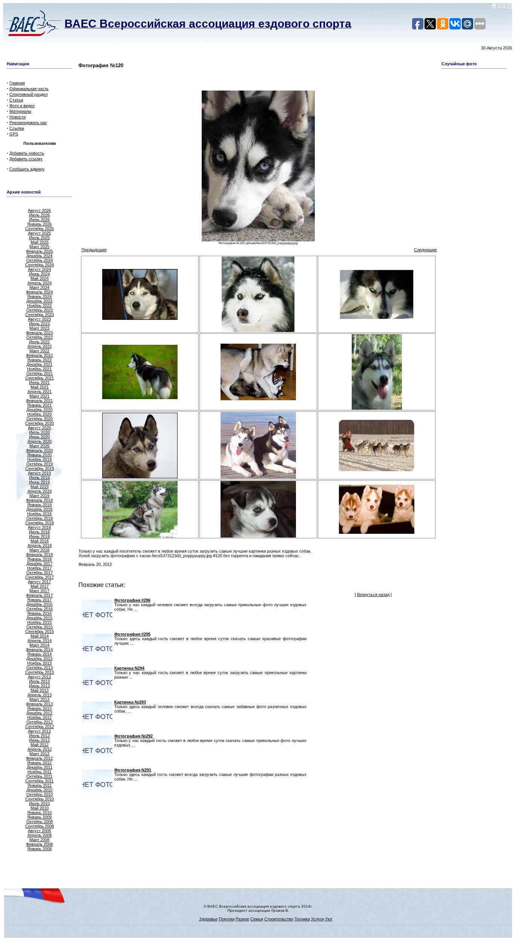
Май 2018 (40, 541)
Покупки (227, 919)
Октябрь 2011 (39, 776)
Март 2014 (39, 645)
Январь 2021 (39, 405)
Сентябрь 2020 (39, 423)
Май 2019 (40, 486)
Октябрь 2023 (39, 310)
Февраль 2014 (39, 649)
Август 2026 (39, 210)
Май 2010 (40, 808)
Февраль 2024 (39, 292)
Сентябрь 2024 (39, 265)
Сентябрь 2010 (39, 799)
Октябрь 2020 (39, 418)
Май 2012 (40, 744)
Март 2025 (39, 246)
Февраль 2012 (39, 758)
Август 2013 (39, 676)
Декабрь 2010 (39, 790)
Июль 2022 (39, 342)
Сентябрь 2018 (39, 523)
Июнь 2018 (39, 536)
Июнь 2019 (39, 482)
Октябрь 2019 (39, 464)
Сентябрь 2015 (39, 631)
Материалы (20, 111)
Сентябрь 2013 (39, 672)
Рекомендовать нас (28, 122)
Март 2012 (39, 753)
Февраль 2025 (39, 251)
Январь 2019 (39, 504)
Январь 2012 (39, 762)
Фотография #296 (132, 600)
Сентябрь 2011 (39, 781)
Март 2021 (39, 396)
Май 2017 (40, 586)
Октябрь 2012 (39, 722)
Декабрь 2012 (39, 713)
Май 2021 (40, 387)
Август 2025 (39, 233)
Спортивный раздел (28, 94)
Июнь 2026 (39, 219)
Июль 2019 (39, 477)
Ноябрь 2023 (39, 305)
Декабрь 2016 (39, 604)
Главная (17, 83)
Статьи (16, 100)
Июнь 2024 (39, 274)
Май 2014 (40, 636)
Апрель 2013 (40, 695)
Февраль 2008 (39, 844)
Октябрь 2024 (39, 260)
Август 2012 (39, 731)
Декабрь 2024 (39, 255)
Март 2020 (39, 446)
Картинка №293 (130, 702)
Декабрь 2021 (39, 364)
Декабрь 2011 (39, 767)
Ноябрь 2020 (39, 414)
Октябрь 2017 (39, 572)
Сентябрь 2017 (39, 577)
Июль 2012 (39, 735)
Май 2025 (40, 242)
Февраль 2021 (39, 400)
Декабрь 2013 (39, 658)
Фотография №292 (133, 736)
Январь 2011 (40, 785)
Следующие (425, 249)
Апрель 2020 (40, 441)
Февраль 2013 (39, 704)
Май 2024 (40, 278)
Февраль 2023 (39, 332)
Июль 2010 (39, 803)
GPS (13, 134)
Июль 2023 (39, 323)
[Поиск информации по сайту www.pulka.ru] (509, 7)
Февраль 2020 (39, 450)
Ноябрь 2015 (39, 622)
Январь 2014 (39, 654)
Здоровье (208, 919)
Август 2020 (39, 428)
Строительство (278, 919)
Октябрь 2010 (39, 794)
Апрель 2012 (40, 749)
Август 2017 (39, 581)
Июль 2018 (39, 532)
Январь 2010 (39, 812)
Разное (242, 919)
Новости (17, 117)
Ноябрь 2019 (39, 459)
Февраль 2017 (39, 595)
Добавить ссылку (26, 159)
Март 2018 (39, 550)
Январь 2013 (39, 708)
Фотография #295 (132, 634)
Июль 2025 (39, 237)
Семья (256, 919)
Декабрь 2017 (39, 563)
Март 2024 (39, 287)
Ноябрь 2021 (39, 369)
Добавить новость (26, 153)
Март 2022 (39, 351)
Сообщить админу (26, 169)
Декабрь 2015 (39, 618)
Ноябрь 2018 (39, 514)
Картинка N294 (129, 668)
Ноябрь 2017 (39, 568)
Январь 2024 (39, 296)
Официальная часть (29, 88)
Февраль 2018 (39, 554)
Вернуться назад (373, 594)
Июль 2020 (39, 432)
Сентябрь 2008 (39, 826)
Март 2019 (39, 495)
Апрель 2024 (40, 283)
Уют (329, 919)
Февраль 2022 (39, 355)
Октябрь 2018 (39, 518)
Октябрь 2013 (39, 667)
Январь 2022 (39, 360)
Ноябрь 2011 (40, 772)
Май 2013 (40, 690)
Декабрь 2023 (39, 301)
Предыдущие (94, 249)
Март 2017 (39, 590)
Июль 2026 (39, 215)
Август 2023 (39, 319)
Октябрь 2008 (39, 821)
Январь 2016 (39, 613)
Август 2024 (39, 269)
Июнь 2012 (39, 740)
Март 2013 (39, 699)
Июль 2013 (39, 681)
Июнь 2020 (39, 437)
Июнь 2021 (39, 382)
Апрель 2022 (40, 346)
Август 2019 (39, 473)
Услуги (317, 919)
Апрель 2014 (40, 640)
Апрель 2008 (40, 835)
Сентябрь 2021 (39, 378)
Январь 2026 (39, 224)
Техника (302, 919)
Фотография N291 (132, 770)
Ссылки (16, 128)
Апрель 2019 (40, 491)
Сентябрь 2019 (39, 468)
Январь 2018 (39, 559)
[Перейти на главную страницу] (494, 7)
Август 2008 (39, 830)
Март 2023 (39, 328)
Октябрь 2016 (39, 609)
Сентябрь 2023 (39, 314)
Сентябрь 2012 (39, 726)
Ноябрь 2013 (39, 663)
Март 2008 (39, 839)
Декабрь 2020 (39, 409)
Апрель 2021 (40, 391)
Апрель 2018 (40, 545)
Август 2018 (39, 527)
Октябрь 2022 (39, 337)
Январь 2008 (39, 849)
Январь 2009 (39, 817)
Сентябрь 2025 (39, 228)
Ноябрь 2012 (39, 717)
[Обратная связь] (501, 7)
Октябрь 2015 (39, 627)
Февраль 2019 (39, 500)
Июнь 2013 (39, 686)
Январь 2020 (39, 455)
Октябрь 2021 (39, 373)
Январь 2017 (39, 600)
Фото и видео (22, 105)
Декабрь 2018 (39, 509)
